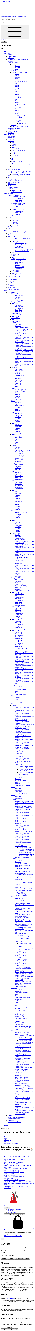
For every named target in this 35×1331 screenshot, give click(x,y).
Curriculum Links (16, 98)
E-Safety (10, 233)
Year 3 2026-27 (15, 316)
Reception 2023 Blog (21, 586)
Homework (18, 791)
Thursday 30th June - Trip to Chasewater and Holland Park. (23, 806)
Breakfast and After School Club (20, 238)
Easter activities (19, 929)
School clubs (11, 236)
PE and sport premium (14, 176)
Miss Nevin (18, 425)
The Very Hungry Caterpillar (23, 921)
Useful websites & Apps (22, 557)
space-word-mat (8, 1178)
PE (12, 163)
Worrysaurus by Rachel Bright (23, 889)
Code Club (14, 239)
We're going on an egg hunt (23, 1026)
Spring (17, 409)
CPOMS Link (12, 139)
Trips (16, 69)
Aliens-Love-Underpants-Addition (14, 1162)
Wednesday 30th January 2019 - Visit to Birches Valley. (24, 1068)
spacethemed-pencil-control (12, 1170)
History (17, 109)
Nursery (17, 66)
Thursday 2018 (19, 267)
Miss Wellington (19, 405)
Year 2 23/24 (15, 606)
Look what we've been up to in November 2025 (24, 337)
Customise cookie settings (22, 1258)
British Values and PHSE (18, 150)
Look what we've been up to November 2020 (23, 837)
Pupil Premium (12, 179)
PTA (9, 284)
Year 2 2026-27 (15, 313)
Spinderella (18, 1021)
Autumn (17, 407)
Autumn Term (19, 198)
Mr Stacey (18, 523)
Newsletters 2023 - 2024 (18, 209)
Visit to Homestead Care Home (24, 976)
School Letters (12, 219)
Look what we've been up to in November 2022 (24, 660)
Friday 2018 (18, 268)
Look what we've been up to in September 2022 (24, 653)
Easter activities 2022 (21, 720)
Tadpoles (17, 1008)
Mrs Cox (17, 297)
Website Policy (12, 1212)
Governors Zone (12, 131)
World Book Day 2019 (21, 1077)
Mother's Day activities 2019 (23, 1079)
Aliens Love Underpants (22, 917)
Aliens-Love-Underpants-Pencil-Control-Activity (18, 1181)
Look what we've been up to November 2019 (23, 961)
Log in (6, 1125)
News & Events (8, 193)
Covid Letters (15, 222)
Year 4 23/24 (15, 630)
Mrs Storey (18, 404)
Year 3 (17, 86)
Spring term (18, 487)
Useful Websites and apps (22, 785)
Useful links (11, 286)
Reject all (3, 1258)
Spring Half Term (20, 873)
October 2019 (19, 260)
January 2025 (19, 458)
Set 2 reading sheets (20, 1015)
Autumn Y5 (18, 514)
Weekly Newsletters (13, 195)
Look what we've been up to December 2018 (23, 1055)
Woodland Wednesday (21, 651)
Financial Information (14, 169)
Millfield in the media (14, 128)
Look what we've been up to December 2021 (23, 743)
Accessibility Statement (14, 1209)
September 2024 (19, 452)
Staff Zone (11, 133)
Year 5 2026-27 (15, 319)
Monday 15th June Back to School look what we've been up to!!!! (24, 905)
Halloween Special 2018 (22, 1050)
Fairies (17, 1000)
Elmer (16, 870)
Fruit (16, 1002)
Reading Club (15, 254)
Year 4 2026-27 (15, 318)
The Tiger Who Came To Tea (23, 924)
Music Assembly (19, 247)
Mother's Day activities (21, 986)
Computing (14, 152)
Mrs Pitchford (19, 306)
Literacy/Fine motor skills (22, 908)
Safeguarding (11, 136)
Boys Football (15, 271)
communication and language (23, 927)
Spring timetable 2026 (21, 327)
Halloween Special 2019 (22, 959)
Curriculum (11, 141)
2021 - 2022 (14, 220)
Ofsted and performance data (16, 172)
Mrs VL (17, 397)
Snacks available (12, 279)
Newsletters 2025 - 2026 (18, 196)
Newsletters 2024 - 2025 (18, 203)
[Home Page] (14, 16)
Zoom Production (20, 391)
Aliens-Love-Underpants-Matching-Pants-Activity (18, 1160)
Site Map (6, 1206)
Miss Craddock (19, 594)
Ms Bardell (18, 372)
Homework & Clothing (21, 689)
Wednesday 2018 (20, 265)
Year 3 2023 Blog (20, 629)
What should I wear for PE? (23, 165)
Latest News (11, 216)
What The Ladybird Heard (22, 914)
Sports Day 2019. (20, 1114)
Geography (18, 107)
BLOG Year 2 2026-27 (21, 314)
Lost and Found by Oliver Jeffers (24, 890)
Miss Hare (18, 402)
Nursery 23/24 (15, 533)
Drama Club (14, 241)
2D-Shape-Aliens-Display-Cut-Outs (14, 1180)
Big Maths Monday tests (22, 894)
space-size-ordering (9, 1175)
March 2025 (18, 461)
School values (12, 184)
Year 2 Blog (18, 618)
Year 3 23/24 (15, 619)
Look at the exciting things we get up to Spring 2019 (26, 1041)
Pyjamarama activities (21, 1020)
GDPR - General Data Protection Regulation (20, 171)
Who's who (11, 58)
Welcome (10, 54)
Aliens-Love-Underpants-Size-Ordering (15, 1168)
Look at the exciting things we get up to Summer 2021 (26, 848)
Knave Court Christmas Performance (21, 245)
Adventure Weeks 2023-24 (19, 72)
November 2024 (19, 455)
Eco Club (14, 257)
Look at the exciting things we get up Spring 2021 (26, 851)
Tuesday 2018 (19, 262)
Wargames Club (16, 273)
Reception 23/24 (16, 578)
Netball (13, 275)
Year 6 (17, 80)
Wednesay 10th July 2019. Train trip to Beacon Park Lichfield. (24, 1111)
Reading (13, 142)
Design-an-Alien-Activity (11, 1164)
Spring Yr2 (18, 394)
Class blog (18, 433)
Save (16, 1329)
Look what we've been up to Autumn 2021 (26, 773)
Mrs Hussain (18, 305)
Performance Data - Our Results (20, 174)
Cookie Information (13, 1211)
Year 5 (17, 78)
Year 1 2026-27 (15, 303)
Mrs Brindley (19, 369)
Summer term (19, 488)
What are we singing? (21, 243)
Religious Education (21, 104)
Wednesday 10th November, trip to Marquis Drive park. (24, 746)
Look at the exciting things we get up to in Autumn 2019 (26, 944)
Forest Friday (19, 898)
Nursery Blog (19, 300)
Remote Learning (13, 187)
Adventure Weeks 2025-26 (19, 93)
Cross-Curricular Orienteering (19, 126)
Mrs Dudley (18, 413)
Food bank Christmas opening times (18, 232)
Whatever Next (19, 919)
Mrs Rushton (18, 437)
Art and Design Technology (19, 149)
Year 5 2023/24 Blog (21, 648)
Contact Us (8, 40)
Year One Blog (19, 900)
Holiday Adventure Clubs (18, 259)
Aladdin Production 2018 (22, 251)
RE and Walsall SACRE (15, 180)
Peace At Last (19, 922)
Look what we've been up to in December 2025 (24, 341)
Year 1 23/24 (15, 592)
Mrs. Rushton (19, 482)
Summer (17, 410)
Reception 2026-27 (16, 302)
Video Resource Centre (14, 1122)
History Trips (22, 123)
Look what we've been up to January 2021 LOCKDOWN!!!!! (24, 830)
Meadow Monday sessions (22, 450)
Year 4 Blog (18, 417)
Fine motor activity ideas (22, 895)
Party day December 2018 (22, 1061)
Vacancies (11, 129)
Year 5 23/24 (15, 642)
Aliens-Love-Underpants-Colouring (14, 1159)
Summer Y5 (18, 517)
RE (12, 166)
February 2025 (19, 460)
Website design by (13, 1236)
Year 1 (17, 74)
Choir (13, 255)
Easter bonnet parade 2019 (22, 1087)
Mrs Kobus (18, 439)
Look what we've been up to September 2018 (23, 1044)
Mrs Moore (18, 298)
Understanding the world (22, 938)
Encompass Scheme (13, 235)
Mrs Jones (18, 598)
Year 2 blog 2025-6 (20, 390)
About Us (7, 53)
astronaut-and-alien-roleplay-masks (14, 1172)
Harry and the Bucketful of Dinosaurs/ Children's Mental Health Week (23, 882)
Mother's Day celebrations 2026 (24, 350)
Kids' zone (11, 1120)
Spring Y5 (18, 516)
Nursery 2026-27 (16, 294)
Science (17, 101)
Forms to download (13, 287)
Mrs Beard (18, 519)
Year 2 (17, 75)
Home (6, 51)
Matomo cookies (10, 1298)
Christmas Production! (21, 793)
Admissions (11, 137)
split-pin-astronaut (9, 1173)
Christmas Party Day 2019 (22, 967)
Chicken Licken (19, 935)
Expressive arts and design (22, 937)
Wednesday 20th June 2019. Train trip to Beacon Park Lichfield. (23, 1104)
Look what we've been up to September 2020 (23, 843)
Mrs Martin (18, 399)
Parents (6, 230)
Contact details (12, 56)
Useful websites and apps (22, 694)
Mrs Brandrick (19, 295)
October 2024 (19, 453)
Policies (10, 177)
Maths (17, 102)
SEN (9, 185)
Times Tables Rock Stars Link (16, 1117)
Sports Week (18, 999)
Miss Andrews (19, 584)
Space (16, 1004)
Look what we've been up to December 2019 (23, 964)
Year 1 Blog (18, 386)
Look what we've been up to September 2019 (23, 953)
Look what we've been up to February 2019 (23, 1071)
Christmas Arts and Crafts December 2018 (22, 1058)
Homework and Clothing (22, 863)
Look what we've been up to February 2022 (23, 733)
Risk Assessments (16, 192)
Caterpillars (18, 1012)
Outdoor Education (16, 161)
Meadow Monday (20, 539)
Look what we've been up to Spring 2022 (26, 770)
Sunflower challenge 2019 (22, 1098)
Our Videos (11, 228)
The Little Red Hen (20, 933)
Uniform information (14, 276)
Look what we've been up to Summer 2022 (26, 767)
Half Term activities (20, 1010)
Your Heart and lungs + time (23, 1007)
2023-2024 (14, 225)
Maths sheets (18, 887)
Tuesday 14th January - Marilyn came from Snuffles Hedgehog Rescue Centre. (24, 973)
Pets (16, 1005)
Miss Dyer (18, 436)
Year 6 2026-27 (15, 321)
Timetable (18, 688)
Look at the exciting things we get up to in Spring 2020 (26, 949)
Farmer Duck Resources (22, 892)
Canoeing (14, 125)
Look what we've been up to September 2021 (23, 759)
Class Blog (18, 699)
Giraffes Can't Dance (21, 916)
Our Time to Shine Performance (24, 249)
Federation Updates (13, 289)
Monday (17, 263)
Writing (13, 144)
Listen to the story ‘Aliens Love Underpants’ (17, 1156)
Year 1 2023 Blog (20, 605)
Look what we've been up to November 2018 (23, 1052)
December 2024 (19, 456)
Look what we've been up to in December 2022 (24, 663)
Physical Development (21, 925)
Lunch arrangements (13, 281)
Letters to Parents (16, 190)
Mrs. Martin (18, 484)
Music (17, 99)
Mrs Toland (18, 415)
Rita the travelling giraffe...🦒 (23, 329)
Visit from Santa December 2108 (24, 1063)
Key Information (9, 134)
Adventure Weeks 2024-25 (19, 82)
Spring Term (18, 200)
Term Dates (11, 227)
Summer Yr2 (18, 396)
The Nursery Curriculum (22, 857)
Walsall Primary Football (15, 1118)
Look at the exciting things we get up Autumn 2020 (26, 854)
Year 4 (17, 88)
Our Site (13, 70)
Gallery (10, 1115)
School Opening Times (14, 182)
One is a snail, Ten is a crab (23, 1023)
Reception (18, 67)
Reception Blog (19, 375)
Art (16, 106)
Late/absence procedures (15, 283)
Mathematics (18, 909)
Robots (17, 1013)
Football (13, 252)
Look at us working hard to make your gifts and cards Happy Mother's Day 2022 (24, 726)
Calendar (10, 217)
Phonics (13, 145)
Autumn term (19, 485)
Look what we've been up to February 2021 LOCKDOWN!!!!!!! (23, 826)
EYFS (13, 64)
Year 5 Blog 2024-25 (21, 512)
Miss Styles (18, 426)
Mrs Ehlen (18, 324)
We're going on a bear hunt (22, 871)
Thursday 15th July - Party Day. (24, 801)
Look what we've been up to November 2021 (23, 749)
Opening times (12, 278)
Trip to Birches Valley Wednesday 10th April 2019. (23, 1084)
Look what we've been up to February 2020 (23, 979)
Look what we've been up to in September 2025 (24, 331)
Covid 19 (10, 188)
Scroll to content (5, 1)
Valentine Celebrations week (23, 981)
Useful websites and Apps (22, 868)
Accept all (10, 1258)
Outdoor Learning (13, 62)
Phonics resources (20, 886)
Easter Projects (19, 1024)
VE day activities (20, 1016)
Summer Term (19, 201)
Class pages (11, 292)
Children (6, 291)
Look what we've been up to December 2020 (23, 833)
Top (2, 1239)
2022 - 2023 (14, 224)
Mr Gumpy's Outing (21, 1018)
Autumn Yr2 (18, 393)
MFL (12, 158)
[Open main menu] (15, 32)
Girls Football (15, 270)
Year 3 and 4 (18, 77)
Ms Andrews (18, 374)
